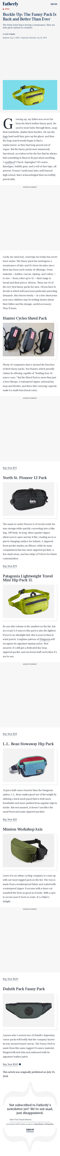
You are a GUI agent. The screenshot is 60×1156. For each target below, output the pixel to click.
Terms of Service (38, 1124)
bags (5, 136)
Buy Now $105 (10, 1064)
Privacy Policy (50, 1124)
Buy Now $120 (10, 979)
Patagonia (45, 639)
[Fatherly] (10, 4)
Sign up (30, 1129)
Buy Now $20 (10, 819)
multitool (10, 162)
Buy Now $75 (10, 468)
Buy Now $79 (10, 566)
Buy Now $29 (10, 734)
